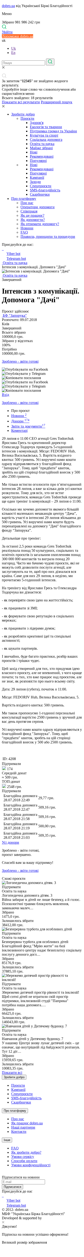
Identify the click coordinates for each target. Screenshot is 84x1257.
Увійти (7, 32)
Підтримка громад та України (53, 131)
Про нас (27, 203)
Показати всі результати (21, 102)
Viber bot (13, 254)
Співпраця (29, 211)
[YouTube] (3, 1195)
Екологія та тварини (46, 127)
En (13, 53)
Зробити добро (23, 114)
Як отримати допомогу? (40, 224)
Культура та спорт (44, 135)
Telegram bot (16, 259)
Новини (27, 228)
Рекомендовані (41, 156)
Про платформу (23, 199)
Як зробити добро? (26, 1152)
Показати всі (12, 1072)
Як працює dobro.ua (27, 1123)
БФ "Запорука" (14, 315)
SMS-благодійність (45, 190)
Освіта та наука (42, 144)
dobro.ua (8, 6)
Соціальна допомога (46, 140)
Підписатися (12, 1187)
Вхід (5, 395)
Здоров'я (36, 123)
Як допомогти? (33, 220)
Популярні (38, 161)
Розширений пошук (56, 102)
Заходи (35, 182)
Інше (7, 1140)
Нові (33, 152)
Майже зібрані (41, 148)
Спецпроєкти (40, 186)
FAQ (24, 232)
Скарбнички (40, 194)
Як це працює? (32, 215)
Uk (13, 48)
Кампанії (37, 177)
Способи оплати (24, 1161)
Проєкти (27, 118)
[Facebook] (2, 1195)
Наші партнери (23, 1127)
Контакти (18, 1132)
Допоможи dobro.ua (17, 36)
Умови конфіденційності (30, 1165)
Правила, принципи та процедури (48, 237)
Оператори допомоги (38, 207)
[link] (42, 369)
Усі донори (10, 842)
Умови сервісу (22, 1157)
